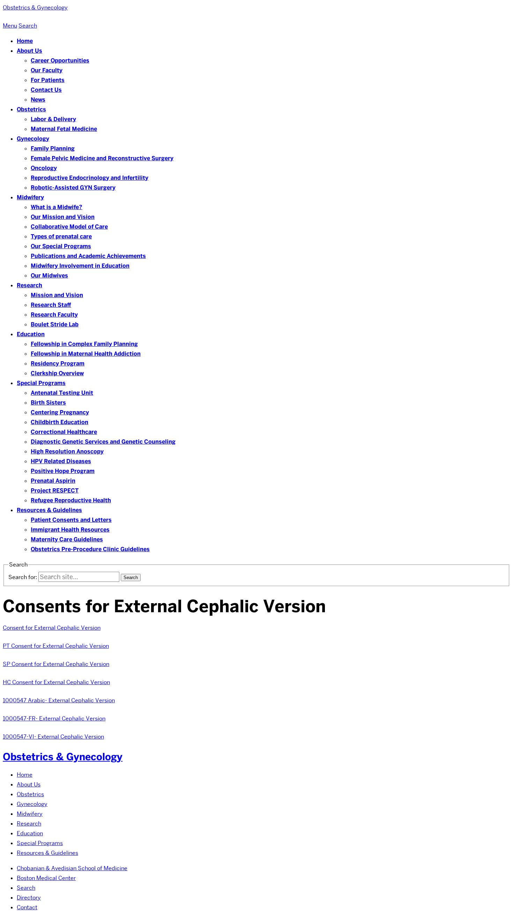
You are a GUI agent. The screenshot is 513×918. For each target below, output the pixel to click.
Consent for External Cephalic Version (52, 627)
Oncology (44, 168)
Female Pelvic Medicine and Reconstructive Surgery (102, 158)
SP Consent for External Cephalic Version (56, 664)
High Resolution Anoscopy (67, 451)
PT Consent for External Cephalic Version (56, 646)
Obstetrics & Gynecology (62, 756)
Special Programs (41, 383)
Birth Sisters (48, 402)
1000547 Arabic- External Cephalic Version (59, 700)
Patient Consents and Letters (71, 520)
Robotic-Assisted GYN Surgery (73, 187)
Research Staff (51, 305)
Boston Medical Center (46, 878)
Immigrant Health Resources (70, 529)
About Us (29, 50)
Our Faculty (46, 70)
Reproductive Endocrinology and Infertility (89, 178)
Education (31, 334)
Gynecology (33, 138)
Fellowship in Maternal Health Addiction (86, 353)
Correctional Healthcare (64, 432)
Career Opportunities (60, 60)
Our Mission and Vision (63, 217)
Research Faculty (54, 314)
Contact (27, 907)
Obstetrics (31, 109)
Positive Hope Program (63, 471)
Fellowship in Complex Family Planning (84, 344)
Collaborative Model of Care (69, 226)
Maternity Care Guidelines (67, 539)
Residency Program (57, 363)
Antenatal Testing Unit (62, 393)
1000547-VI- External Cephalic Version (53, 736)
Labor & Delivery (53, 119)
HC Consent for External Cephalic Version (56, 682)
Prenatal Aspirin (53, 480)
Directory (29, 897)
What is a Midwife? (56, 207)
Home (25, 41)
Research (29, 285)
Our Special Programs (61, 246)
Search (26, 887)
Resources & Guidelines (49, 510)
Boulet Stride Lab (55, 324)
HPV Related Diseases (61, 461)
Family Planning (53, 148)
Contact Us (46, 90)
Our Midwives (49, 275)
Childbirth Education (59, 422)
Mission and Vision (57, 295)
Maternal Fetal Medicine (64, 129)
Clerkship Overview (57, 373)
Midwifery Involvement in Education (80, 265)
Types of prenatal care (61, 236)
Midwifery (30, 197)
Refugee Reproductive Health (71, 500)
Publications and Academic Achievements (88, 256)
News (38, 99)
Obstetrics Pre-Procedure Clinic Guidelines (90, 549)
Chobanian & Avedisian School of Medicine (72, 868)
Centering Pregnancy (60, 412)
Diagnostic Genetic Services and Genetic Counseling (103, 441)
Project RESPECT (55, 490)
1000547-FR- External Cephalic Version (54, 718)
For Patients (48, 80)
